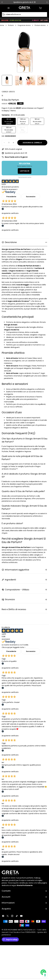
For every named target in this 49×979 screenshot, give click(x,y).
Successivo (30, 196)
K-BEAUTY (35, 20)
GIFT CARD (44, 20)
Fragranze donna (24, 25)
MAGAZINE (4, 20)
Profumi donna (40, 25)
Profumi (11, 25)
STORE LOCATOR (15, 20)
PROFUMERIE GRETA (15, 930)
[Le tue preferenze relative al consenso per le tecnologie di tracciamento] (45, 975)
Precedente (11, 196)
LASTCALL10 (24, 171)
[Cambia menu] (8, 8)
